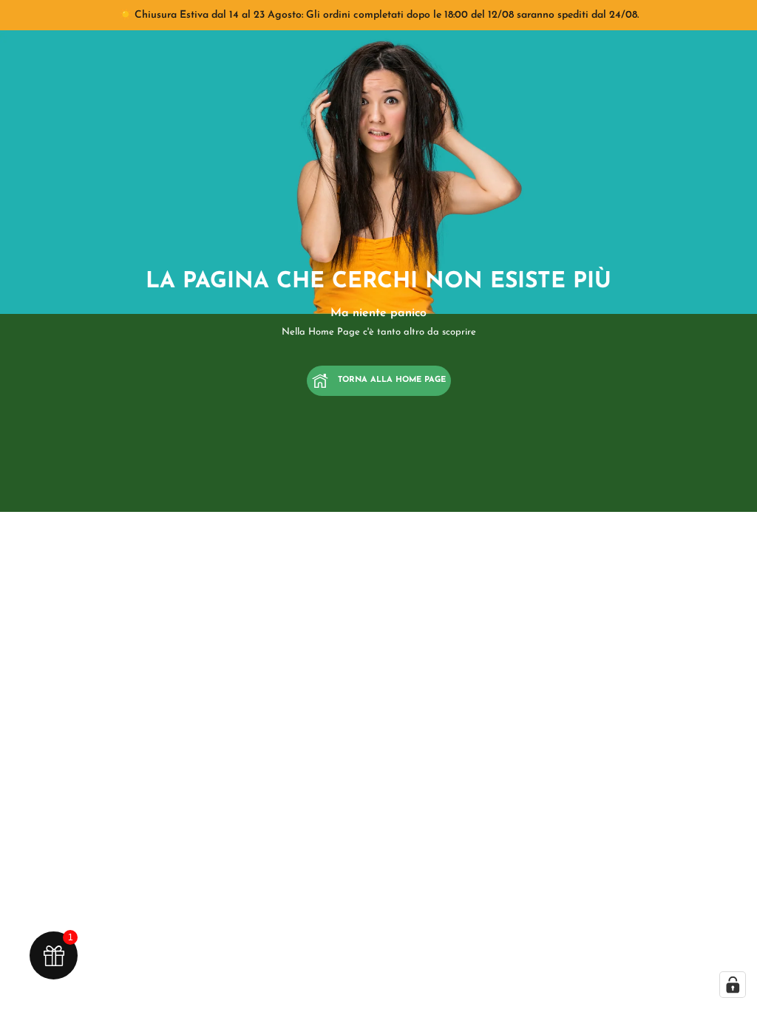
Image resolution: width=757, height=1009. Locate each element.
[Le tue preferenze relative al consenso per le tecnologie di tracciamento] (732, 984)
